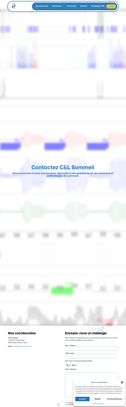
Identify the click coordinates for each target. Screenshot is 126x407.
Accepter (82, 399)
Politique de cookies (98, 403)
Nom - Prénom (70, 345)
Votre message (70, 369)
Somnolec (83, 6)
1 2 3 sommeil (71, 6)
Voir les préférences (114, 399)
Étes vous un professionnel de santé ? (79, 361)
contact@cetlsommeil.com (22, 346)
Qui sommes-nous (42, 6)
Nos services (56, 6)
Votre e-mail (69, 353)
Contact (111, 6)
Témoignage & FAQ (97, 6)
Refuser (98, 399)
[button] (122, 382)
